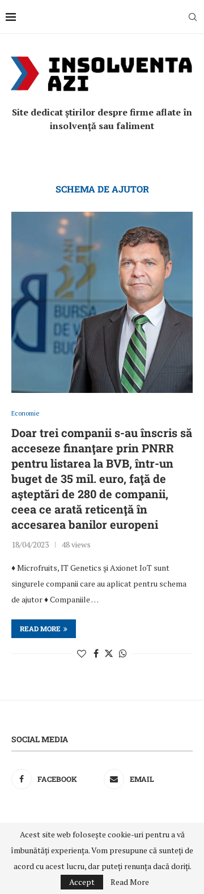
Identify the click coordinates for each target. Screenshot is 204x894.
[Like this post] (81, 653)
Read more (40, 628)
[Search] (192, 17)
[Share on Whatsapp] (123, 653)
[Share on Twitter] (108, 653)
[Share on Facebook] (96, 653)
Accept (82, 881)
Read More (129, 882)
